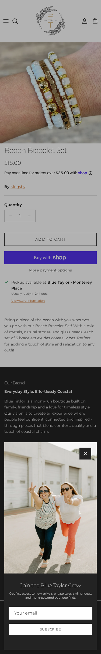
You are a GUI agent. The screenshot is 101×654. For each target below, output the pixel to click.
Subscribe (50, 629)
